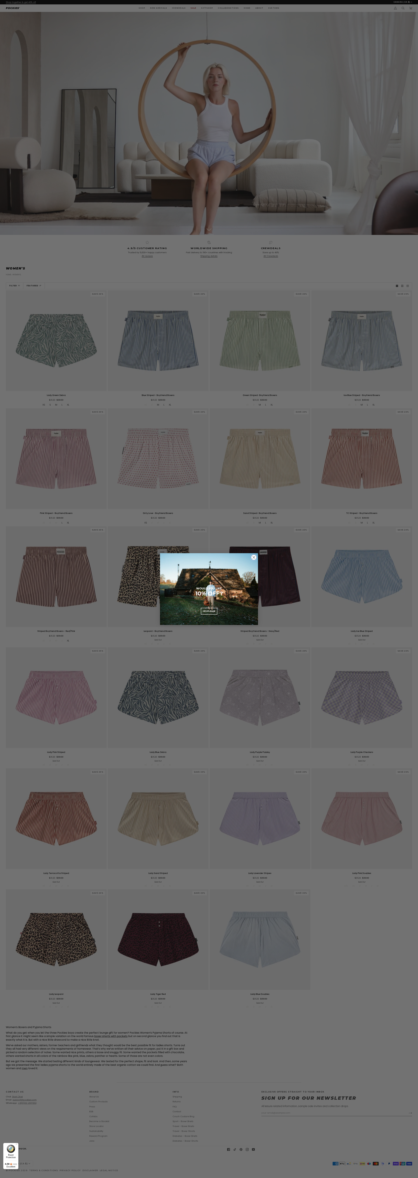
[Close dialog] (254, 557)
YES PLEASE (209, 611)
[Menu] (16, 1145)
